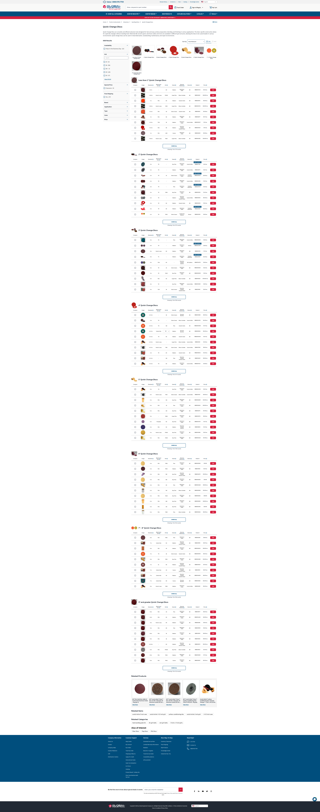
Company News (112, 748)
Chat (179, 2)
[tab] (208, 41)
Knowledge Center (194, 2)
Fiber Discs (135, 731)
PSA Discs (154, 731)
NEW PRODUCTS (167, 14)
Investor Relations (112, 751)
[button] (208, 2)
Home (104, 22)
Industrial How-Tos (166, 754)
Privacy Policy (170, 793)
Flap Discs (145, 731)
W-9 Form (128, 766)
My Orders (128, 748)
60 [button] (165, 331)
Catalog (185, 2)
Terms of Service (178, 793)
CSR (109, 754)
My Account (129, 744)
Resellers (145, 748)
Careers (110, 744)
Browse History (163, 2)
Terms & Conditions (156, 808)
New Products (164, 748)
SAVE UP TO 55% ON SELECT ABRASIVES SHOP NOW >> (160, 17)
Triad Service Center (148, 754)
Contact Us (173, 2)
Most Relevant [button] (192, 42)
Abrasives (126, 22)
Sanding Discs (135, 22)
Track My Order (129, 751)
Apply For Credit (130, 757)
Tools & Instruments (114, 22)
